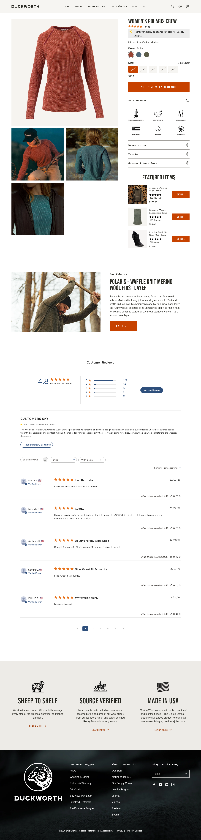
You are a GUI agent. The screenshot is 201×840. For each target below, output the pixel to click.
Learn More (123, 326)
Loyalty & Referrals (80, 802)
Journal (116, 795)
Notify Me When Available (159, 87)
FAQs (73, 770)
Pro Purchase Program (82, 808)
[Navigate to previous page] (78, 628)
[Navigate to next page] (123, 628)
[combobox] (63, 460)
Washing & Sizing (80, 777)
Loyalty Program (121, 789)
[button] (67, 6)
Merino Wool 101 (121, 777)
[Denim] (138, 54)
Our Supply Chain (122, 783)
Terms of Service (133, 830)
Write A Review (152, 390)
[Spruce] (146, 54)
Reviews (117, 808)
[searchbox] (31, 459)
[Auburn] (131, 54)
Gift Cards (75, 789)
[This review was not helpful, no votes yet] (177, 496)
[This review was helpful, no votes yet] (171, 496)
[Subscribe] (186, 773)
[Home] (25, 6)
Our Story (117, 770)
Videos (116, 802)
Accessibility (107, 830)
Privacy (120, 830)
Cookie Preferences (89, 830)
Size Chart (184, 63)
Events (116, 814)
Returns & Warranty (80, 783)
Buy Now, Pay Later (81, 795)
